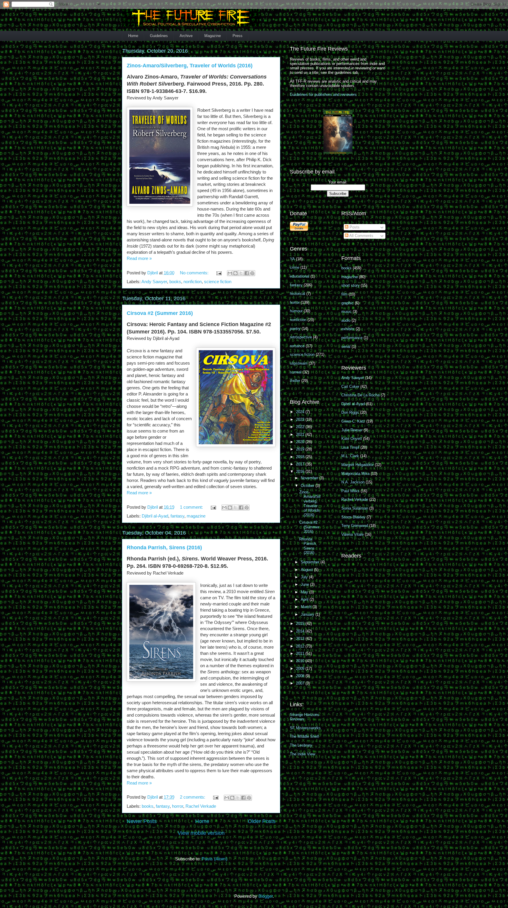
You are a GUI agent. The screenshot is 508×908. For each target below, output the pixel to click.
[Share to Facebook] (247, 273)
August (307, 570)
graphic (347, 303)
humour (296, 311)
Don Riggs (350, 412)
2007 (300, 683)
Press (238, 36)
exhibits (348, 329)
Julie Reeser (351, 430)
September (310, 562)
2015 (300, 623)
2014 (300, 631)
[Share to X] (241, 273)
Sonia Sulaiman (354, 508)
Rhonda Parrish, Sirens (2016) (164, 547)
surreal (295, 372)
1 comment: (192, 507)
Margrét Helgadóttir (357, 465)
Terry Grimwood (354, 525)
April (305, 599)
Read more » (139, 258)
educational (299, 276)
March (307, 607)
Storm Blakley (353, 517)
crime (294, 267)
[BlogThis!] (235, 273)
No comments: (195, 272)
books (175, 281)
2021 (300, 434)
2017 (300, 464)
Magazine (212, 36)
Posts (354, 227)
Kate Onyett (351, 438)
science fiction (217, 281)
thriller (295, 380)
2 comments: (193, 796)
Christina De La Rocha (360, 395)
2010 (300, 661)
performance (351, 338)
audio (345, 320)
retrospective (301, 337)
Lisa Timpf (350, 447)
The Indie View (302, 754)
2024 (300, 412)
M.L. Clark (350, 456)
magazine (196, 515)
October (308, 485)
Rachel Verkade (201, 806)
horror (177, 806)
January (308, 614)
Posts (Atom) (214, 858)
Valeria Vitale (352, 534)
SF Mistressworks (305, 728)
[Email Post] (218, 272)
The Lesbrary (301, 745)
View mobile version (201, 833)
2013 (300, 638)
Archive (186, 36)
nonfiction (192, 281)
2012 (300, 646)
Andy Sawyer (154, 281)
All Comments (360, 235)
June (305, 584)
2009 (300, 668)
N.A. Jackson (353, 482)
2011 (300, 653)
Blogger (265, 896)
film (344, 294)
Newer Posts (142, 821)
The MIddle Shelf (304, 736)
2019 (300, 449)
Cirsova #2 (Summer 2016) (160, 313)
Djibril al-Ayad (155, 515)
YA (292, 259)
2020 (300, 442)
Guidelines (159, 36)
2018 (300, 457)
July (305, 577)
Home (133, 36)
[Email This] (230, 273)
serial (345, 346)
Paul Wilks (350, 491)
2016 (300, 471)
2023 (300, 419)
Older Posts (261, 821)
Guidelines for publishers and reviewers (323, 94)
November (310, 478)
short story (350, 285)
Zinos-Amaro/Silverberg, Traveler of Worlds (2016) (190, 66)
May (305, 592)
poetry (295, 328)
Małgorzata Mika (355, 473)
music (346, 311)
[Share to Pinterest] (252, 273)
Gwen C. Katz (353, 421)
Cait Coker (350, 386)
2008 (300, 676)
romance (297, 346)
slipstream (299, 363)
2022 (300, 427)
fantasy (177, 515)
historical (297, 293)
